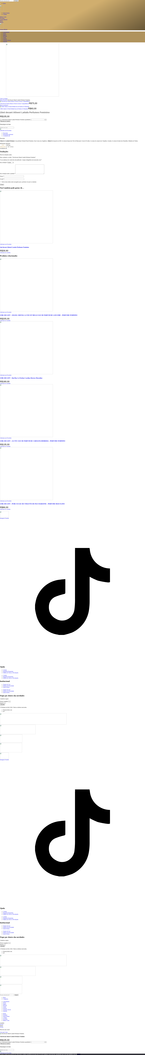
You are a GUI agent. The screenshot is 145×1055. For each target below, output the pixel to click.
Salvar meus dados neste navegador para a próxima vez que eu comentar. (19, 182)
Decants (5, 100)
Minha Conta (6, 1020)
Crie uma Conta (4, 1032)
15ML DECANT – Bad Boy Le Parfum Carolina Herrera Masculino (21, 378)
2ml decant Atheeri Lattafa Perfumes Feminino (14, 247)
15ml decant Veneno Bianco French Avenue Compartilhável (14, 103)
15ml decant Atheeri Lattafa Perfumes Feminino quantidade (16, 119)
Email (1, 703)
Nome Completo (4, 701)
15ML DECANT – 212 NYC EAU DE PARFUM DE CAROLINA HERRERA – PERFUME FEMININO (32, 441)
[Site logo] (2, 10)
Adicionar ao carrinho (5, 121)
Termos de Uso (6, 684)
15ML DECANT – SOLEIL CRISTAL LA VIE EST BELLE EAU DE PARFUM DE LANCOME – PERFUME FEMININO (38, 315)
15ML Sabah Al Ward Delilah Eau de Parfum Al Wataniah (14, 108)
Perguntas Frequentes (8, 671)
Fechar (1, 1024)
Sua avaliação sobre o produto (7, 173)
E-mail (2, 179)
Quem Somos (6, 687)
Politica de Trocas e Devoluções (10, 672)
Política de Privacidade (8, 685)
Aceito (78, 1054)
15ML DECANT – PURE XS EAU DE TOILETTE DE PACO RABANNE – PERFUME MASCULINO (32, 504)
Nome (2, 176)
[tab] (5, 133)
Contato (5, 670)
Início (1, 100)
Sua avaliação (3, 162)
